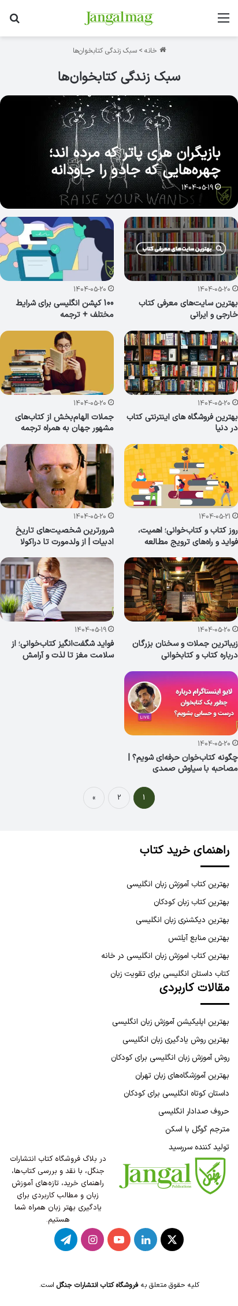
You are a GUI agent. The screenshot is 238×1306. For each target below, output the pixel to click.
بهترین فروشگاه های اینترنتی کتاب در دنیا (182, 423)
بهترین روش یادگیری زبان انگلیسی (175, 1040)
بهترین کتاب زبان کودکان (191, 902)
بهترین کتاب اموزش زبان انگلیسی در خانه (165, 956)
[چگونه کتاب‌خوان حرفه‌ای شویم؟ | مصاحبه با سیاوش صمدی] (181, 703)
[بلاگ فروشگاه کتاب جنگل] (119, 18)
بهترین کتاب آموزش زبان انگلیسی (178, 884)
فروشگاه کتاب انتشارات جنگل (98, 1285)
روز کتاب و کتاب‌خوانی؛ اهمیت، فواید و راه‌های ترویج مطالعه (188, 536)
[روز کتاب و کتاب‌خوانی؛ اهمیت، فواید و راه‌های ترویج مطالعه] (181, 476)
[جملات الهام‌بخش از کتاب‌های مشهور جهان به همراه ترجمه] (57, 363)
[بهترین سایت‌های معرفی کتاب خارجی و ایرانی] (181, 249)
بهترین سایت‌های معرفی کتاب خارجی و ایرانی (188, 309)
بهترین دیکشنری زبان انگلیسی (182, 920)
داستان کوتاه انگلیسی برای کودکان (176, 1093)
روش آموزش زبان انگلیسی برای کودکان (170, 1058)
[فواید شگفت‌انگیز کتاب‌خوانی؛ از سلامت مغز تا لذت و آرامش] (57, 589)
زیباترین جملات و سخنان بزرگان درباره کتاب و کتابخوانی (185, 649)
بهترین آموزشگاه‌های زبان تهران (182, 1076)
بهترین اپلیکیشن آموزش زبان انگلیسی (170, 1022)
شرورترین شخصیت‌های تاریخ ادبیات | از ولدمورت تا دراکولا (65, 536)
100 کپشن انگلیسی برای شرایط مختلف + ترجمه (65, 309)
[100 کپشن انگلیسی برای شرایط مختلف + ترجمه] (57, 249)
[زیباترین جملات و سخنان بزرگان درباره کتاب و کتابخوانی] (181, 589)
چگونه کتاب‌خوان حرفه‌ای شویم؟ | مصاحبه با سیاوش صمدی (183, 763)
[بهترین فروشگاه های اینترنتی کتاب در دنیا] (181, 363)
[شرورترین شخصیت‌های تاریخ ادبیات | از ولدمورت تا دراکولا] (57, 476)
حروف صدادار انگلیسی (193, 1111)
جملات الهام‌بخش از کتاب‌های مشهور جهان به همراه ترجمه (64, 423)
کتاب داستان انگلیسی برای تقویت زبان (169, 974)
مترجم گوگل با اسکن (197, 1129)
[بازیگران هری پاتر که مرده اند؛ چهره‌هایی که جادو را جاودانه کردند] (118, 152)
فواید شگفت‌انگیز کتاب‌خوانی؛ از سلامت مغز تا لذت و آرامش (63, 649)
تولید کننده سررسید (199, 1147)
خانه (151, 51)
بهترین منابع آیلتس (198, 938)
